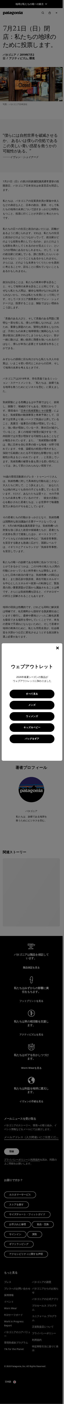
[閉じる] (57, 648)
